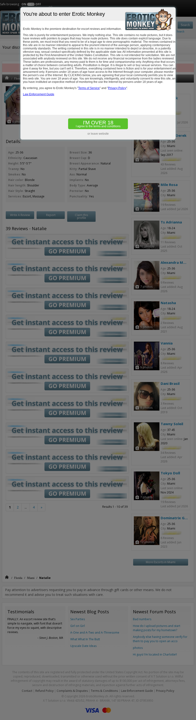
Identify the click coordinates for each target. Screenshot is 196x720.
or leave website (98, 133)
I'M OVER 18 (98, 124)
